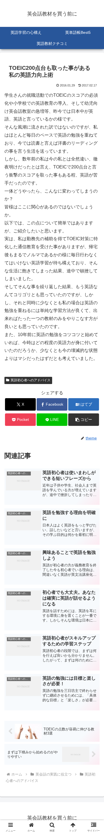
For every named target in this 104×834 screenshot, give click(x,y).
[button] (83, 419)
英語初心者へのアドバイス (30, 380)
